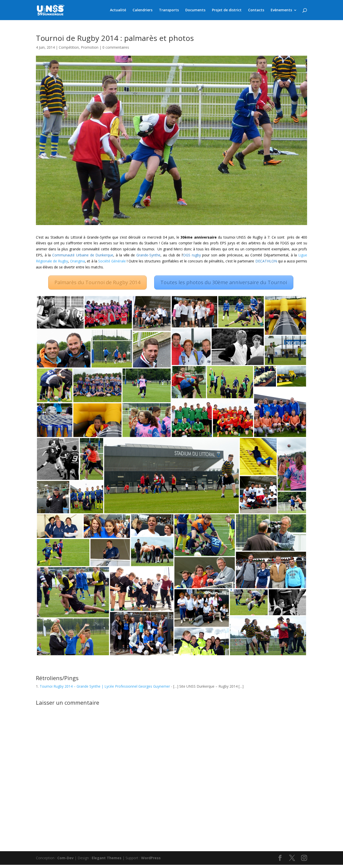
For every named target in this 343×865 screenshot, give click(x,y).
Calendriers (142, 10)
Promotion (89, 47)
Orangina (77, 261)
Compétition (69, 47)
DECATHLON (266, 261)
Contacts (256, 10)
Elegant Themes (107, 857)
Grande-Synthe (148, 255)
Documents (195, 10)
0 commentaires (115, 47)
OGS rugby (192, 255)
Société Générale (112, 261)
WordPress (151, 857)
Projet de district (227, 10)
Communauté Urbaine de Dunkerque (82, 255)
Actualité (118, 10)
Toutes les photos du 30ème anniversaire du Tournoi (223, 282)
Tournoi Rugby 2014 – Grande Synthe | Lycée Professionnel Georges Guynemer (105, 686)
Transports (169, 10)
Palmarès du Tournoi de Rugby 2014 (97, 282)
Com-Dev (65, 857)
